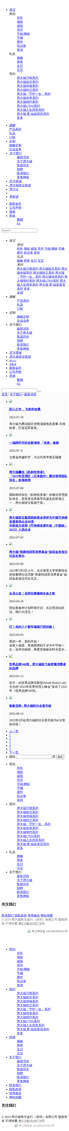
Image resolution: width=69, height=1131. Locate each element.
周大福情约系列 (27, 101)
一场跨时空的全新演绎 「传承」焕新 (34, 442)
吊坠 (20, 17)
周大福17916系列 (28, 105)
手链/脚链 (23, 33)
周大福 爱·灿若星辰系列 (33, 113)
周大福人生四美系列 (30, 109)
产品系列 (15, 129)
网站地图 (47, 915)
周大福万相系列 (27, 77)
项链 (20, 21)
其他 (20, 49)
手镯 (20, 37)
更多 (20, 117)
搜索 (12, 211)
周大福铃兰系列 (27, 89)
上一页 (13, 731)
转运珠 (21, 45)
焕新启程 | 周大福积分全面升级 (30, 705)
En (18, 223)
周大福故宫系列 (27, 81)
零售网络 (23, 177)
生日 (20, 65)
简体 (12, 215)
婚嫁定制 (15, 145)
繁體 (20, 219)
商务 (20, 61)
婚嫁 (20, 57)
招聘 (20, 169)
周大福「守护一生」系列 (34, 93)
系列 (12, 989)
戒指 (20, 25)
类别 (12, 949)
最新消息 (23, 157)
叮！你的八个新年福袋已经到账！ (32, 626)
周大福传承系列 (27, 97)
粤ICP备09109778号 (31, 923)
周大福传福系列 (27, 85)
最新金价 (15, 203)
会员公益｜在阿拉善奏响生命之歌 (32, 593)
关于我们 (16, 394)
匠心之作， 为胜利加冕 (25, 409)
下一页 (13, 752)
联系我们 (23, 173)
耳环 (20, 29)
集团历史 (23, 165)
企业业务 (15, 149)
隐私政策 (21, 915)
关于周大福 (24, 161)
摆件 (20, 41)
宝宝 (20, 69)
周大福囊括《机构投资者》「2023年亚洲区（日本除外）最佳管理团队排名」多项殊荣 (38, 476)
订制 (12, 137)
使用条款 (34, 915)
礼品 (12, 133)
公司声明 (15, 207)
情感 (12, 1037)
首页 (5, 394)
